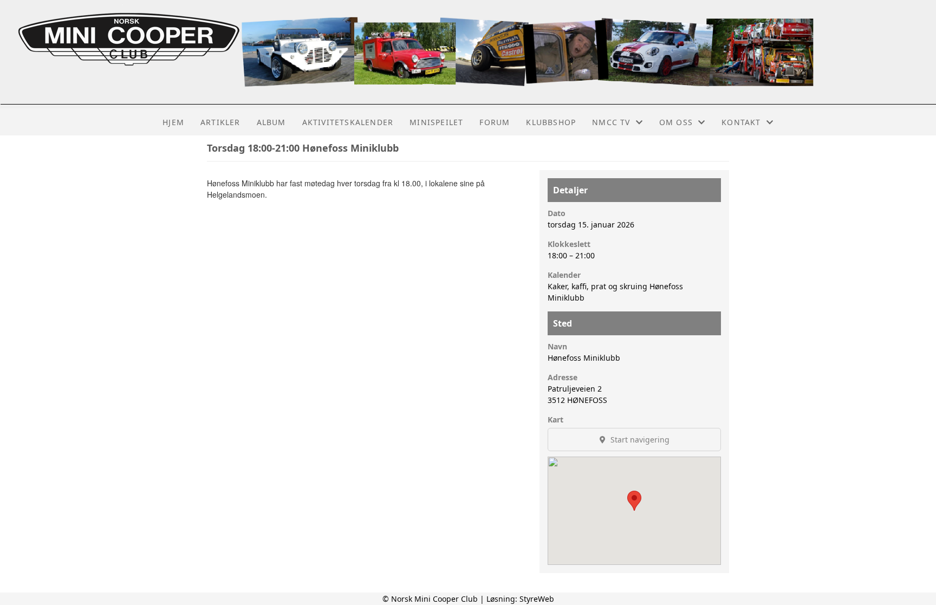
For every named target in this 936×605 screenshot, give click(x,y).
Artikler (220, 122)
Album (271, 122)
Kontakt (741, 122)
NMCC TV (611, 122)
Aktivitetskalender (348, 122)
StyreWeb (536, 599)
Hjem (173, 122)
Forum (494, 122)
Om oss (676, 122)
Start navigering (639, 439)
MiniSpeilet (436, 122)
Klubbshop (551, 122)
